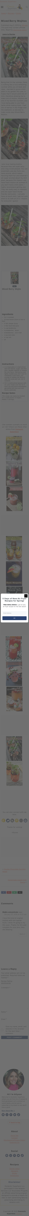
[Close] (26, 596)
